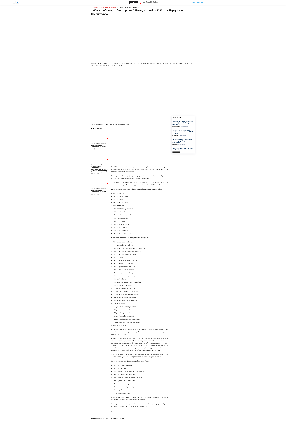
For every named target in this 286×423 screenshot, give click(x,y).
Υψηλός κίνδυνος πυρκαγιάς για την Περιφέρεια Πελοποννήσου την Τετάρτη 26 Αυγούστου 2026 (99, 146)
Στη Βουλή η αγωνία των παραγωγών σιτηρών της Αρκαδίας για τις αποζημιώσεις (182, 141)
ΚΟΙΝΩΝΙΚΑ (128, 7)
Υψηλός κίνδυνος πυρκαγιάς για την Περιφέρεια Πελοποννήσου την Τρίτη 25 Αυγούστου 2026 (99, 191)
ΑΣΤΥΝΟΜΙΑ (120, 7)
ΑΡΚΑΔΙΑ (174, 144)
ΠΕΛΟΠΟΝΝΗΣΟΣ (95, 7)
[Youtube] (17, 2)
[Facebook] (14, 2)
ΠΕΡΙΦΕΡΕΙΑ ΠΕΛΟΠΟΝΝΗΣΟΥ (108, 7)
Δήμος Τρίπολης (176, 126)
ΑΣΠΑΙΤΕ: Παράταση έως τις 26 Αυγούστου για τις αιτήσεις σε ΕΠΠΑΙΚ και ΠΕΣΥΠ (182, 132)
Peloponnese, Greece (197, 2)
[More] (137, 119)
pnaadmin (121, 411)
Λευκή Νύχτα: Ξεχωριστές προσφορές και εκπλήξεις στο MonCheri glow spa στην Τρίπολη (182, 123)
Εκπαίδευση (175, 135)
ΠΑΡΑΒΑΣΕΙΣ (136, 7)
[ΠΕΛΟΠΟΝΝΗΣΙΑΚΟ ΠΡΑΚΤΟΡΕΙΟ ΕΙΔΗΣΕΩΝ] (143, 2)
